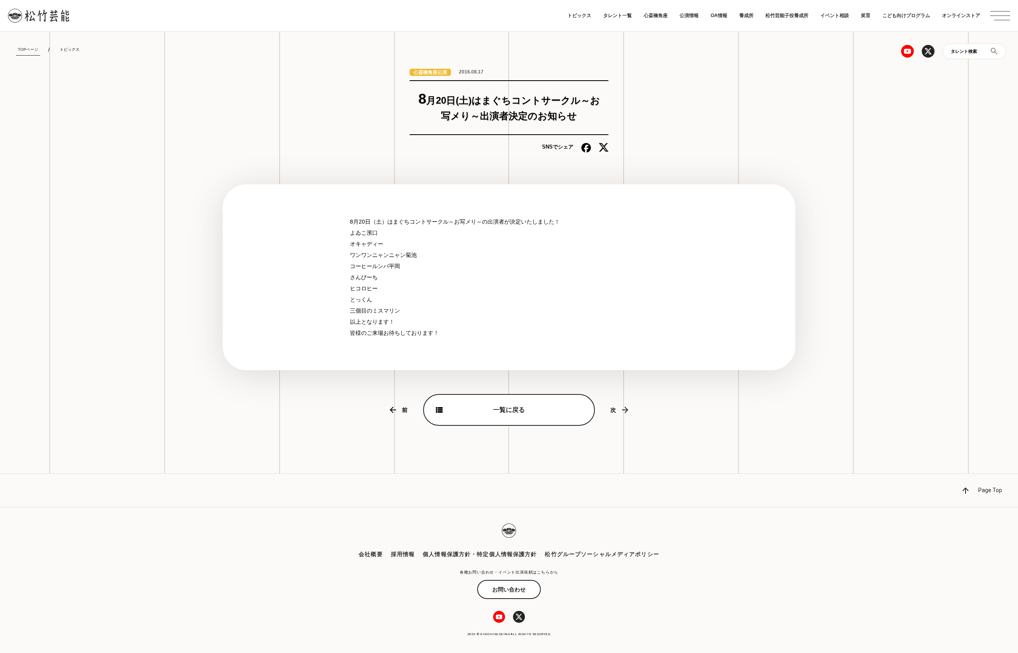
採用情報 (403, 554)
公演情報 (689, 15)
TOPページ (28, 49)
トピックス (579, 15)
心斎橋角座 (656, 15)
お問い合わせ (509, 589)
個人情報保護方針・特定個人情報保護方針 (480, 554)
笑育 (865, 15)
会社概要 (371, 554)
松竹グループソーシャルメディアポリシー (602, 554)
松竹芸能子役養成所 (786, 15)
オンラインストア (961, 15)
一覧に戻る (509, 409)
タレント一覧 (617, 15)
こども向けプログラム (906, 15)
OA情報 (719, 15)
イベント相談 (834, 15)
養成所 (746, 15)
